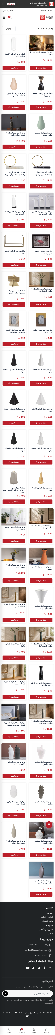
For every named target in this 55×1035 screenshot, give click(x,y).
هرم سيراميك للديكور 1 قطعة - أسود (14, 370)
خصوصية (49, 925)
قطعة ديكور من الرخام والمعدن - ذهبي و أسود (43, 173)
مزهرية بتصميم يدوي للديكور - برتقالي (41, 568)
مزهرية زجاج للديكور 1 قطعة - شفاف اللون (14, 528)
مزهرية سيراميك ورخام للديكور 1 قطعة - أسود (41, 684)
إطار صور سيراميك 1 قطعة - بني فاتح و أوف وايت (15, 331)
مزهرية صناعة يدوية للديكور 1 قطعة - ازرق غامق (42, 290)
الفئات (50, 934)
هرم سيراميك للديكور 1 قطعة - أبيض (41, 370)
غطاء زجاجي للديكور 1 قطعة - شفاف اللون (14, 55)
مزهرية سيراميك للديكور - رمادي (43, 803)
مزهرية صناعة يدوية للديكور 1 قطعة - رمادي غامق (42, 722)
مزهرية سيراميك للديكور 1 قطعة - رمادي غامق (15, 134)
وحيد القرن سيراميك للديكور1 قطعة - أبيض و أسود (41, 213)
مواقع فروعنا (46, 939)
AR (51, 10)
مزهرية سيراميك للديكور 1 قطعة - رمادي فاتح (15, 842)
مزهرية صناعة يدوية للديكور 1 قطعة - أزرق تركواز (42, 645)
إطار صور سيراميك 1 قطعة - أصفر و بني (42, 331)
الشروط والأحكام (46, 929)
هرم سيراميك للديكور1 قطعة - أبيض (41, 449)
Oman (44, 10)
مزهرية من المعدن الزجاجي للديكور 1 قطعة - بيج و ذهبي (14, 490)
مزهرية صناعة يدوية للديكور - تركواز (14, 645)
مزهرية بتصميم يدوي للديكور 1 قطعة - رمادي (41, 526)
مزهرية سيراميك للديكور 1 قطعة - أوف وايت (43, 607)
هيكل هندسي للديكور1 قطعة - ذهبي (14, 252)
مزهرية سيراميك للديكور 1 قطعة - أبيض (43, 763)
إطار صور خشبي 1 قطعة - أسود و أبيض (43, 252)
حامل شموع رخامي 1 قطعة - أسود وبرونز (42, 94)
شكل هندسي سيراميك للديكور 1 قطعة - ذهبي (17, 292)
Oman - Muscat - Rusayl (38, 945)
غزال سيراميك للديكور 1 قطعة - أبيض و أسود (14, 213)
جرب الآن (11, 4)
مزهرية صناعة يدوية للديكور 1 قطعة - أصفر (14, 605)
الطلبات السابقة (47, 917)
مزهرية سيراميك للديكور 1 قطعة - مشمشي (15, 94)
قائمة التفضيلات (47, 921)
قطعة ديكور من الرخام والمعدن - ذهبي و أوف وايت (15, 173)
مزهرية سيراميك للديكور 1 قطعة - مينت (43, 134)
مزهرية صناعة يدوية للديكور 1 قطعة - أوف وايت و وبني (14, 724)
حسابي (50, 913)
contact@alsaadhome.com (37, 950)
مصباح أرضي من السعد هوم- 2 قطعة (41, 53)
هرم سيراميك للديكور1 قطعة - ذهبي (41, 489)
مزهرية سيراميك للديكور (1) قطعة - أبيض (16, 763)
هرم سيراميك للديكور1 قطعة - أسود (14, 449)
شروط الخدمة (19, 1000)
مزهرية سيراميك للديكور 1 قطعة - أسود (15, 566)
